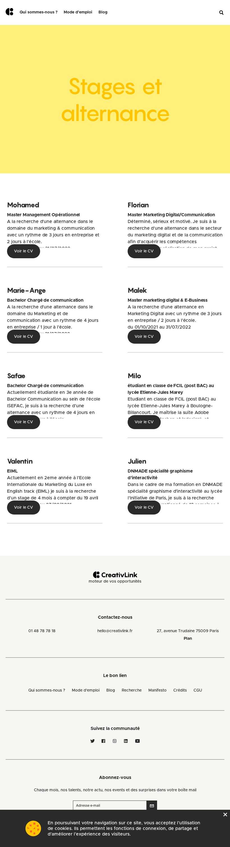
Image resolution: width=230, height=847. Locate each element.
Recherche (132, 690)
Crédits (180, 690)
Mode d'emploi (86, 690)
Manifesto (157, 690)
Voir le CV (23, 251)
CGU (198, 690)
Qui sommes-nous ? (39, 12)
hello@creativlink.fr (115, 631)
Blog (102, 12)
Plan (188, 639)
